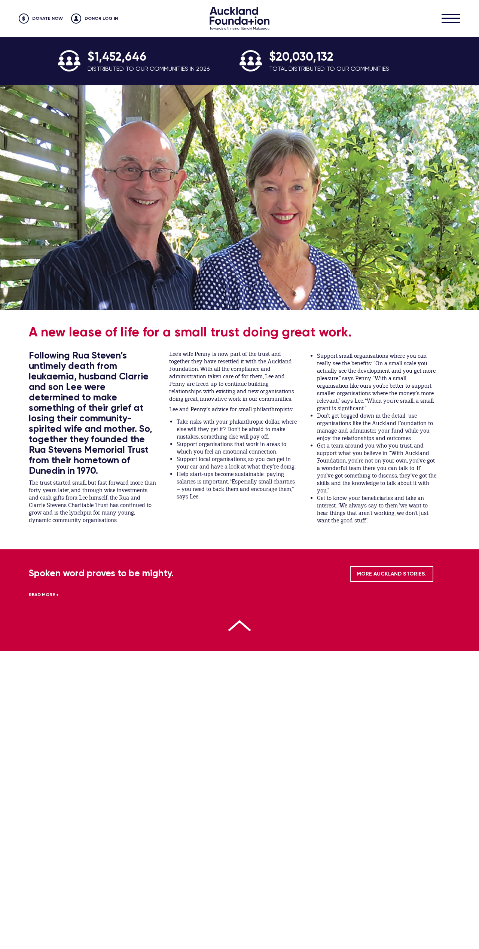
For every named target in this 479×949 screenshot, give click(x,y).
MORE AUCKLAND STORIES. (392, 574)
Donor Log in (101, 18)
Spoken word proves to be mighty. (101, 573)
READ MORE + (44, 594)
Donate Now (47, 18)
